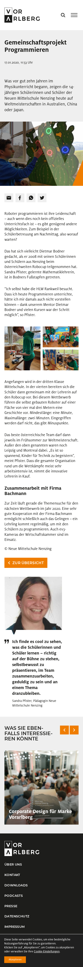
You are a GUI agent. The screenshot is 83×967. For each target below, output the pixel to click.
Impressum (14, 927)
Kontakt (12, 875)
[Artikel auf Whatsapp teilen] (31, 197)
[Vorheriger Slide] (64, 730)
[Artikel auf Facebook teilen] (19, 197)
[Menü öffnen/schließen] (74, 15)
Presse (10, 906)
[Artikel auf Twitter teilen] (42, 197)
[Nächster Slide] (74, 730)
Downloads (16, 885)
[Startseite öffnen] (22, 15)
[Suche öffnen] (63, 15)
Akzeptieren (15, 959)
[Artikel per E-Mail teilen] (8, 197)
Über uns (13, 864)
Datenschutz (16, 916)
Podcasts (13, 896)
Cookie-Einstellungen (47, 951)
